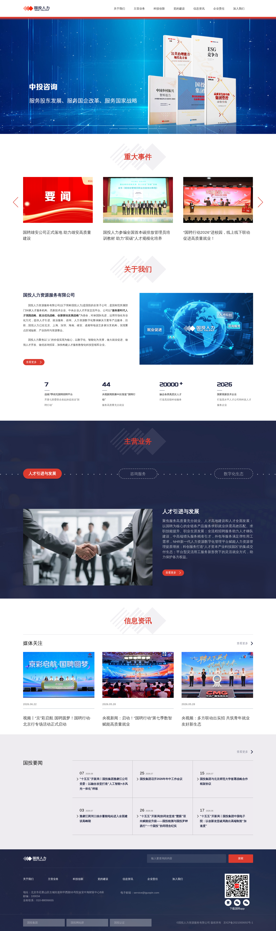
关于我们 (119, 8)
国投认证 (119, 922)
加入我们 (238, 8)
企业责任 (219, 8)
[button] (113, 128)
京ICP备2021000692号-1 (237, 922)
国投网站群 (77, 922)
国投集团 (32, 922)
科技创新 (159, 8)
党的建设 (179, 8)
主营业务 (139, 8)
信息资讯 (199, 8)
